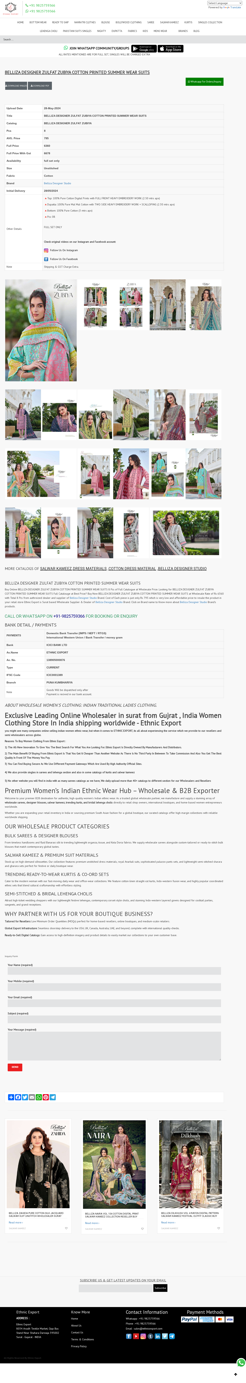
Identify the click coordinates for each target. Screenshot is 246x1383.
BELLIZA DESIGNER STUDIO (182, 568)
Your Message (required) (22, 1029)
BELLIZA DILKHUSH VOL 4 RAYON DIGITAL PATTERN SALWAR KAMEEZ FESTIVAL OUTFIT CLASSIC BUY (190, 1214)
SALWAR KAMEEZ (56, 568)
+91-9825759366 (69, 616)
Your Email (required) (20, 997)
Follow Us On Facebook (63, 259)
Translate (235, 7)
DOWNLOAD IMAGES (17, 85)
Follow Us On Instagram (63, 250)
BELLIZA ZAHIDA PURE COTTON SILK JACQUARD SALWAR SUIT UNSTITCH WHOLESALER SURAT (36, 1214)
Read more (15, 1222)
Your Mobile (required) (21, 981)
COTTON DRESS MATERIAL (132, 568)
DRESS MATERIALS (90, 568)
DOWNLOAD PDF (41, 85)
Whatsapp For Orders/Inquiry (205, 81)
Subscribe (160, 1288)
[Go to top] (235, 1374)
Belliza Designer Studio (57, 183)
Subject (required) (18, 1013)
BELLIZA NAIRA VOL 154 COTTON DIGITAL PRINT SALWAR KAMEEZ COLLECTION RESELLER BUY (112, 1215)
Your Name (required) (20, 965)
